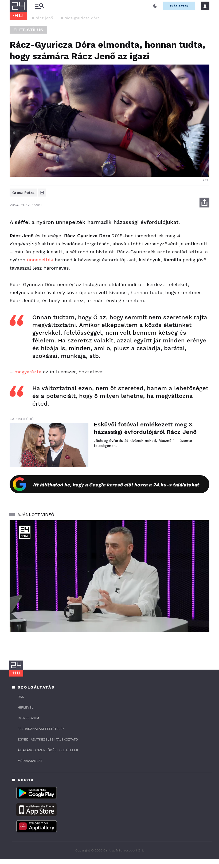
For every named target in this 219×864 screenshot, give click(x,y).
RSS (21, 697)
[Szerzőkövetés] (42, 193)
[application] (109, 576)
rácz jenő (44, 18)
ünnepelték (40, 259)
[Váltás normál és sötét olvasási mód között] (155, 6)
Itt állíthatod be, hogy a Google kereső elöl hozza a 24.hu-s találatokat (116, 484)
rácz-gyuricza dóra (82, 18)
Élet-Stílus (28, 29)
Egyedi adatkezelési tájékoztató (48, 739)
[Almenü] (39, 6)
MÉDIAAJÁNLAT (30, 761)
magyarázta (27, 371)
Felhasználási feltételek (41, 729)
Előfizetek (179, 6)
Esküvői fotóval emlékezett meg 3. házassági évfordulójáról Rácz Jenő (145, 428)
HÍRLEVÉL (25, 707)
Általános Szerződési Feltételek (48, 750)
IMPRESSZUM (28, 718)
